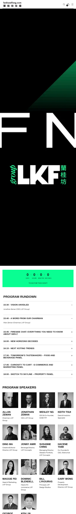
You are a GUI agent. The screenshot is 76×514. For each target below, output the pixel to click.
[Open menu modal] (72, 4)
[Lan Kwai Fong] (12, 4)
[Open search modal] (64, 4)
